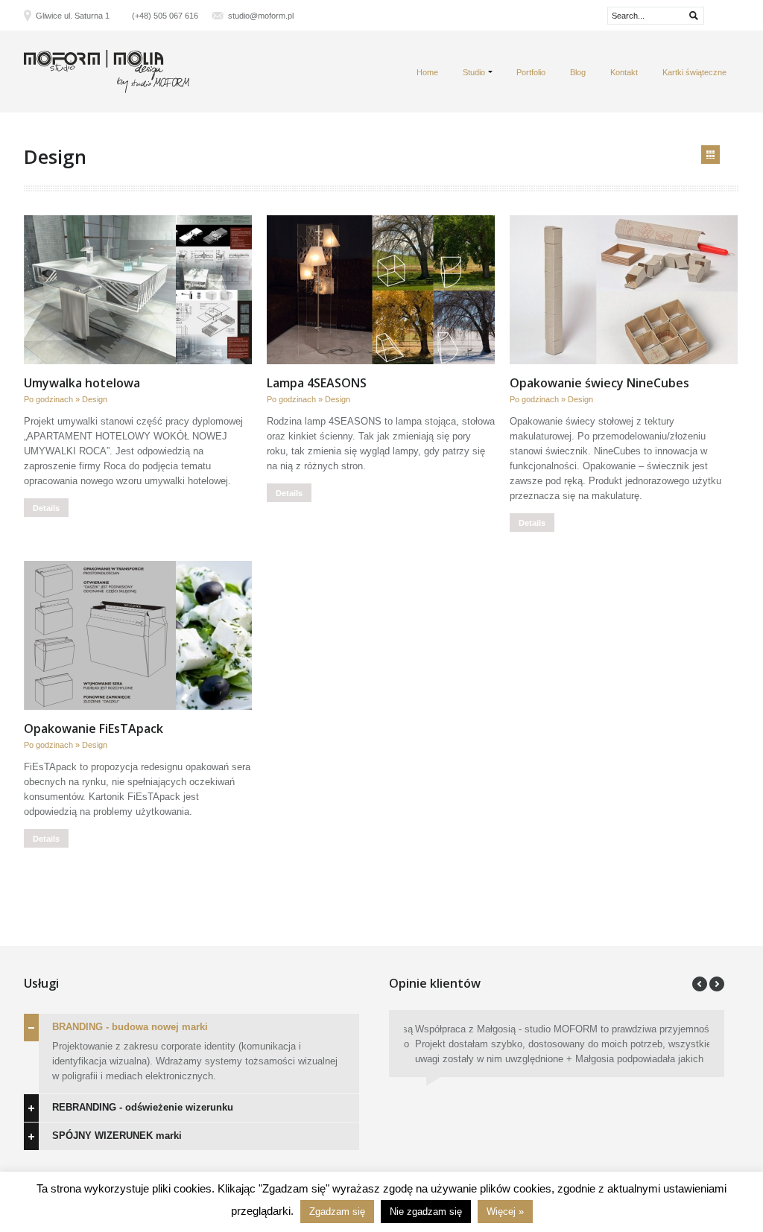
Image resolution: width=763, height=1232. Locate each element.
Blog (578, 72)
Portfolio (530, 72)
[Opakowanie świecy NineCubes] (624, 289)
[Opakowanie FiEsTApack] (138, 635)
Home (427, 72)
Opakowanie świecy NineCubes (599, 382)
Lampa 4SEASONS (317, 382)
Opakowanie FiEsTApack (93, 728)
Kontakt (624, 72)
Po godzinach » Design (65, 399)
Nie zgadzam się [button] (426, 1211)
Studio (474, 72)
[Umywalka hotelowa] (138, 289)
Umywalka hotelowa (82, 382)
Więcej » (505, 1211)
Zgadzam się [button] (337, 1211)
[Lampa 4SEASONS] (381, 289)
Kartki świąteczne (694, 72)
